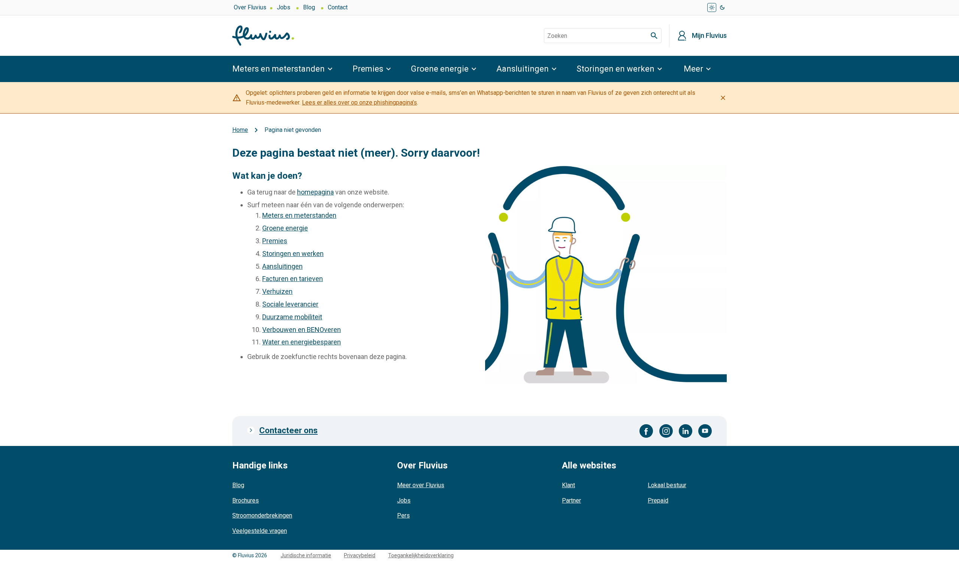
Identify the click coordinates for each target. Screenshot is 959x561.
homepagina (315, 192)
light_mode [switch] (712, 7)
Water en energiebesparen (301, 342)
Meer (693, 68)
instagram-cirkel (666, 431)
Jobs (283, 7)
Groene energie (440, 68)
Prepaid (658, 500)
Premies (368, 68)
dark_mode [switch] (722, 7)
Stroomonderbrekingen (262, 515)
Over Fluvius (250, 7)
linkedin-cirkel (685, 431)
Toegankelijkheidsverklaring (421, 555)
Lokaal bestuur (667, 485)
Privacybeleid (359, 555)
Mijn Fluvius (709, 35)
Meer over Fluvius (420, 485)
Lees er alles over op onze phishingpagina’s (359, 102)
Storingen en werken (615, 68)
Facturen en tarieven (292, 279)
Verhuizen (277, 291)
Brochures (245, 500)
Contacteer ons (288, 430)
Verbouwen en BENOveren (301, 330)
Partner (571, 500)
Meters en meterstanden (278, 68)
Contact (338, 7)
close (723, 98)
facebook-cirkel (646, 431)
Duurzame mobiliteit (292, 317)
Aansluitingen (522, 68)
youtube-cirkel (705, 431)
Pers (403, 515)
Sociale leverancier (290, 304)
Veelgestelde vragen (259, 530)
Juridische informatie (306, 555)
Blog (309, 7)
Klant (568, 485)
